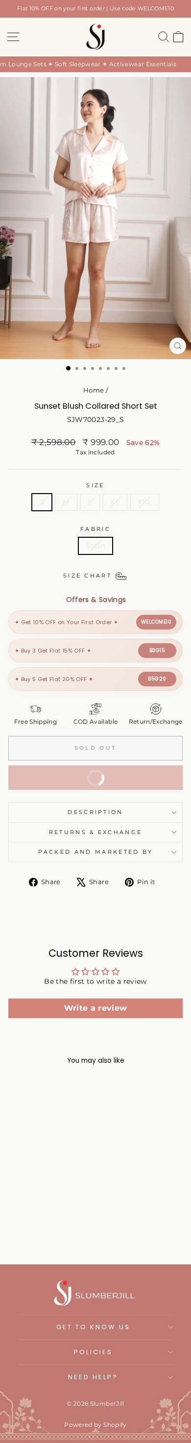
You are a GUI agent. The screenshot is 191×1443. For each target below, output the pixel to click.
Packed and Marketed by (95, 851)
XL (115, 502)
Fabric (95, 528)
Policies (93, 1352)
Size (95, 485)
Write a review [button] (95, 1008)
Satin (95, 546)
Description (95, 812)
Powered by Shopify (95, 1424)
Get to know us (93, 1327)
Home (93, 390)
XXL (144, 502)
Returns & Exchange (96, 832)
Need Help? (93, 1377)
